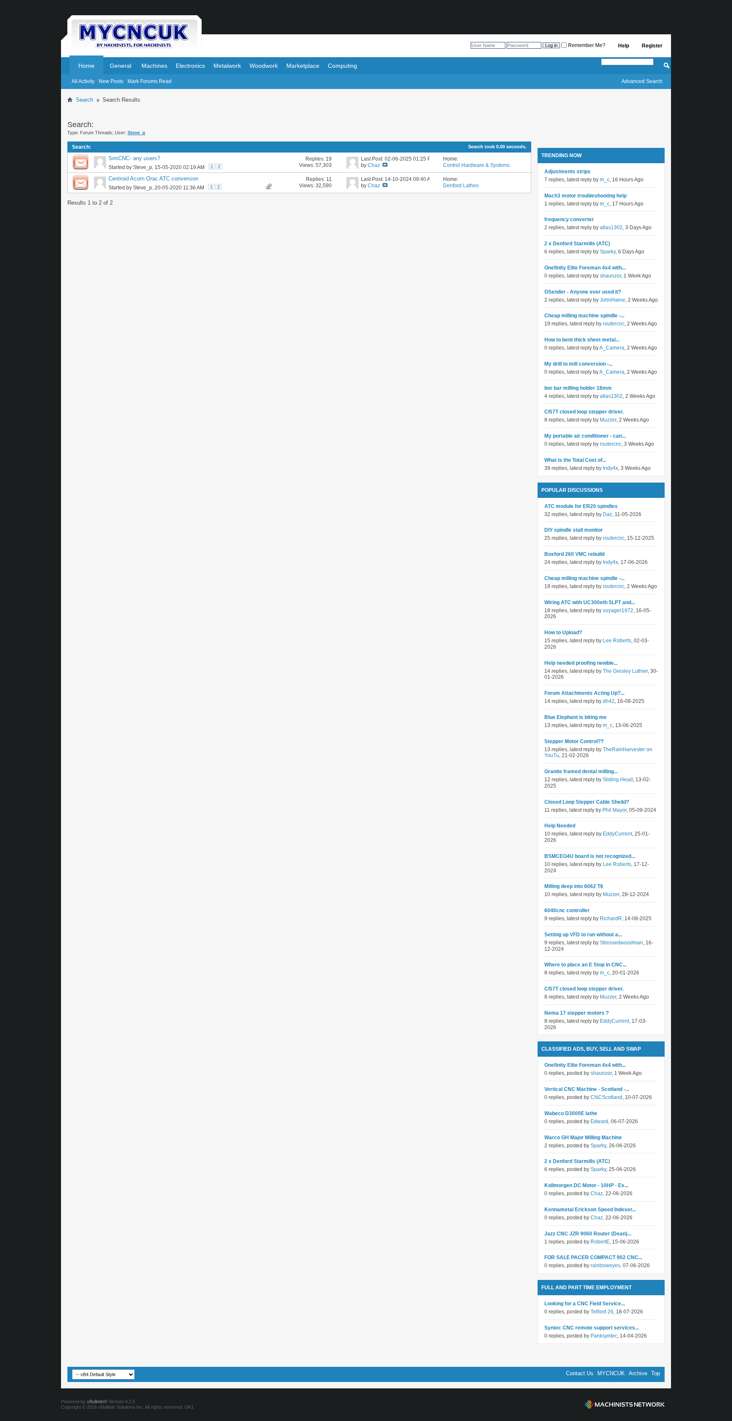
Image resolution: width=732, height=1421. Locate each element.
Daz (607, 514)
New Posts (111, 81)
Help (623, 46)
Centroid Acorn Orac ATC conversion (153, 178)
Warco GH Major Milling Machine (583, 1138)
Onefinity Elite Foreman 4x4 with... (585, 268)
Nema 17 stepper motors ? (576, 1013)
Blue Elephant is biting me (575, 717)
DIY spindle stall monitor (573, 530)
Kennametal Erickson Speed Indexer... (590, 1210)
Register (652, 46)
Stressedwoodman (621, 943)
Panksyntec (604, 1336)
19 (329, 159)
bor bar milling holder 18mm (578, 388)
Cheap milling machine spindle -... (584, 316)
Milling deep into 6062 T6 (573, 886)
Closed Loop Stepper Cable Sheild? (586, 802)
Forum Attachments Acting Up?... (584, 693)
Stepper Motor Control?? (574, 741)
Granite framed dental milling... (581, 771)
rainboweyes (605, 1265)
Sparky (608, 252)
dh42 (609, 701)
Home (86, 65)
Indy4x (610, 468)
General (120, 65)
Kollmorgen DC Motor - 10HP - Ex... (586, 1185)
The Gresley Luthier (625, 671)
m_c (605, 180)
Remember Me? (586, 45)
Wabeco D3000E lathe (570, 1113)
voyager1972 (618, 610)
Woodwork (264, 65)
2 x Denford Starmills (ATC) (577, 244)
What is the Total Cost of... (575, 460)
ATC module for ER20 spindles (581, 506)
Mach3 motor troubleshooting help (585, 196)
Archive (638, 1373)
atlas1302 (611, 227)
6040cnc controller (567, 910)
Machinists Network (625, 1404)
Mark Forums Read (150, 81)
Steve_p (142, 167)
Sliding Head (618, 780)
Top (655, 1373)
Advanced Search (642, 81)
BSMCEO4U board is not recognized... (589, 856)
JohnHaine (612, 300)
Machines (154, 65)
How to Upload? (563, 633)
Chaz (374, 165)
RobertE (600, 1242)
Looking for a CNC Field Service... (584, 1304)
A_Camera (611, 348)
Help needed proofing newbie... (581, 663)
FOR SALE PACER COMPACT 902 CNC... (593, 1257)
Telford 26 (602, 1312)
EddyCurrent (617, 834)
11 (329, 179)
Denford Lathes (461, 186)
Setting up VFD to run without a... (583, 935)
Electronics (190, 65)
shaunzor (610, 276)
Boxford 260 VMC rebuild (574, 554)
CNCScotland (606, 1097)
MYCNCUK (611, 1373)
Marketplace (302, 65)
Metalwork (227, 65)
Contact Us (579, 1373)
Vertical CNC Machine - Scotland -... (586, 1089)
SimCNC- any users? (134, 158)
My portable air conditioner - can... (585, 436)
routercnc (613, 324)
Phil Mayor (614, 810)
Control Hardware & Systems (476, 165)
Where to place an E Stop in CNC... (585, 965)
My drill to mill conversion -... (578, 364)
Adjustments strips (567, 172)
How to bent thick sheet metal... (581, 340)
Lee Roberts (617, 641)
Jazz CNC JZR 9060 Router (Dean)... (587, 1234)
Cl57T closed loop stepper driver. (584, 412)
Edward (599, 1121)
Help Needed (559, 826)
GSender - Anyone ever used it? (582, 292)
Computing (342, 65)
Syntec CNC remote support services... (591, 1328)
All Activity (83, 81)
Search (84, 100)
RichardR (611, 918)
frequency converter (569, 219)
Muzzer (608, 420)
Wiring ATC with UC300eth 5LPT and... (589, 602)
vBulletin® (97, 1401)
